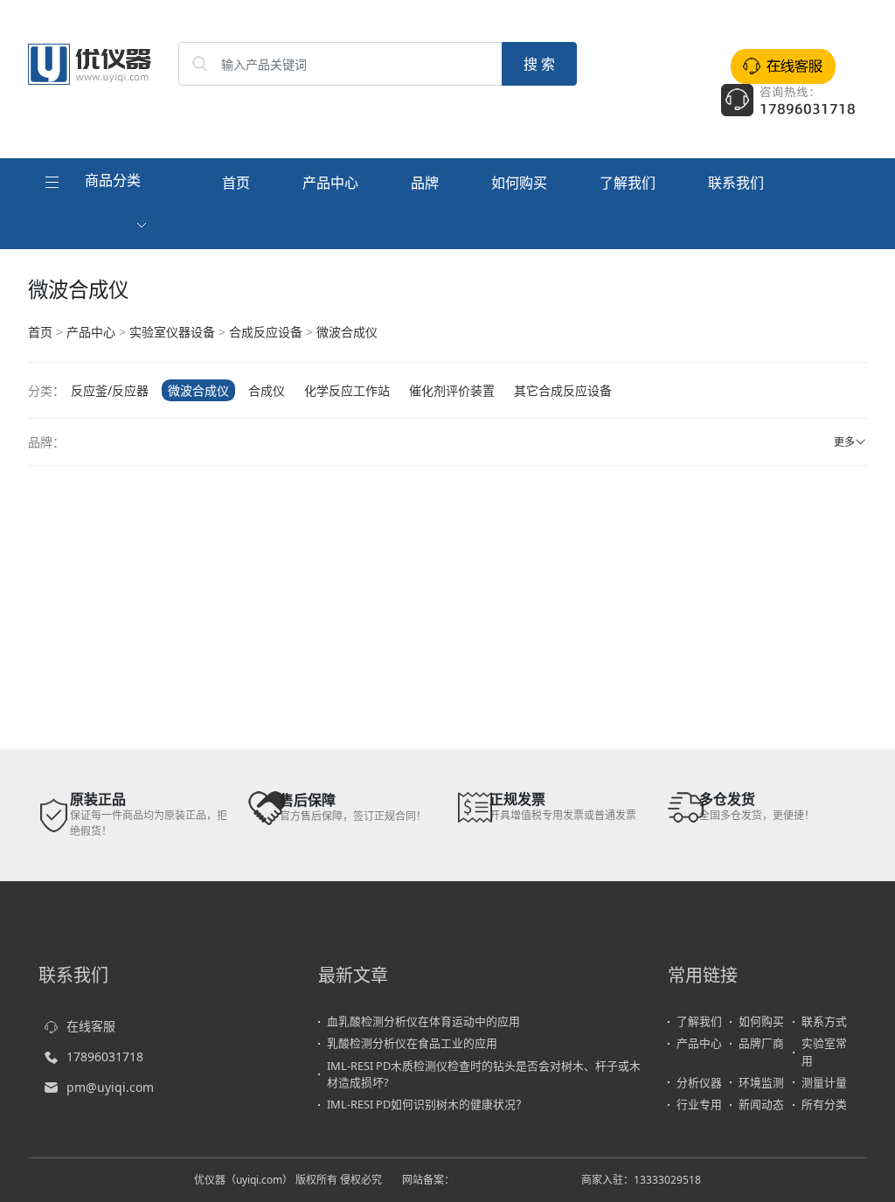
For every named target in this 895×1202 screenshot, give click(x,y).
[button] (98, 203)
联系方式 (824, 1021)
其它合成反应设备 (563, 390)
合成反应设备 (265, 331)
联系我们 (736, 182)
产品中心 (330, 182)
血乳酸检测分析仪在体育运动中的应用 (423, 1021)
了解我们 (628, 182)
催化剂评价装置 (452, 390)
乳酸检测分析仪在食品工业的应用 (412, 1043)
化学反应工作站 (347, 390)
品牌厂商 (761, 1043)
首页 (236, 182)
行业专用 (699, 1104)
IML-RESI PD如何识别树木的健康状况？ (427, 1104)
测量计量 (824, 1082)
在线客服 (90, 1026)
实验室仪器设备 (172, 331)
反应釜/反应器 (110, 390)
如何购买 (519, 182)
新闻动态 (761, 1104)
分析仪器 (699, 1082)
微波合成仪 (347, 331)
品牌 (425, 182)
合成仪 (266, 390)
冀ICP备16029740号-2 (507, 1179)
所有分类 (824, 1104)
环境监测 (761, 1082)
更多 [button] (844, 441)
